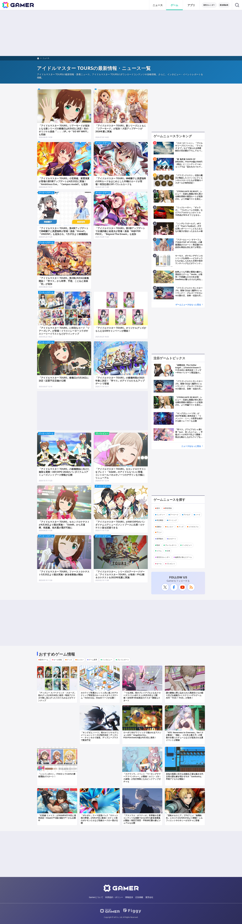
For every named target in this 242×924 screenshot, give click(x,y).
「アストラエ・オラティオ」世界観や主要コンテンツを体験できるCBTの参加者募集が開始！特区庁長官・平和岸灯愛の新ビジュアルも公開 (142, 819)
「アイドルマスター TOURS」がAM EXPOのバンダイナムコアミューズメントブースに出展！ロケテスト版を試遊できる (120, 524)
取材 (158, 545)
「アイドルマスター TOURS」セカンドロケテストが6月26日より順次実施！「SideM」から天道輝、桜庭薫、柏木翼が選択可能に (64, 524)
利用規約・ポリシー (114, 897)
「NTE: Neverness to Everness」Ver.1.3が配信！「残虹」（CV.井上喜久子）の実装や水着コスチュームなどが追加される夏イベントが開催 (184, 736)
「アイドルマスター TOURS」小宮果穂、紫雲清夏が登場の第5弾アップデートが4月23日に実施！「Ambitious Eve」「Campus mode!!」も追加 (64, 181)
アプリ (191, 5)
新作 (158, 508)
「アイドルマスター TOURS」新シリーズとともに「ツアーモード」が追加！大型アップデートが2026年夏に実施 (120, 128)
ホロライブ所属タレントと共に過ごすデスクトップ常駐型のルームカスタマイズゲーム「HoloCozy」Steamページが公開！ (99, 695)
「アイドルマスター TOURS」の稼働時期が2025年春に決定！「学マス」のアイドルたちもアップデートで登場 (120, 380)
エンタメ (170, 526)
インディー (161, 514)
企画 (168, 551)
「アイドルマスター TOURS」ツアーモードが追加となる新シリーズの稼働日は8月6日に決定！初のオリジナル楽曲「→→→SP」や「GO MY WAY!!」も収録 (64, 130)
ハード (197, 514)
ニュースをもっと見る (191, 446)
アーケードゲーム (103, 143)
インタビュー (187, 545)
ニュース (158, 5)
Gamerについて (96, 897)
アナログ (186, 514)
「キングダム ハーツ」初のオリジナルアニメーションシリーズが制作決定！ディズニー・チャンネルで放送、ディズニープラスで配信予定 (100, 736)
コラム (159, 551)
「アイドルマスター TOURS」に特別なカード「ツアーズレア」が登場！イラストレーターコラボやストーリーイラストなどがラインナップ (64, 330)
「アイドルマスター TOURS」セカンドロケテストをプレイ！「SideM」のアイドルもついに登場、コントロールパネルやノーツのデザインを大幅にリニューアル (120, 473)
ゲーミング (172, 520)
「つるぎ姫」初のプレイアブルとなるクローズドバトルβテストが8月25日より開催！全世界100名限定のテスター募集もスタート (142, 696)
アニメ (159, 532)
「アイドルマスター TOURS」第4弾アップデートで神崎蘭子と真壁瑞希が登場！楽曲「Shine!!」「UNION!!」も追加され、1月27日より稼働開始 (64, 231)
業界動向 (160, 539)
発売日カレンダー (163, 557)
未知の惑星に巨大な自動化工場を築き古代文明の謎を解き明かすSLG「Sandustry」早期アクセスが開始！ (184, 776)
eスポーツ (172, 539)
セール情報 (57, 659)
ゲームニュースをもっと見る (188, 304)
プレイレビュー (102, 433)
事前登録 (168, 508)
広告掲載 (139, 897)
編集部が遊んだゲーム (183, 557)
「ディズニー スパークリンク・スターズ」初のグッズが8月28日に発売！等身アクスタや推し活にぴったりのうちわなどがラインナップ (57, 696)
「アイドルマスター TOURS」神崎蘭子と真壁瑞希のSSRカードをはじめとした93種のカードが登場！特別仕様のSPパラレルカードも (120, 181)
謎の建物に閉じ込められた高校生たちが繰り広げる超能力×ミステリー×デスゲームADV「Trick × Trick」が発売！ (184, 695)
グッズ (180, 526)
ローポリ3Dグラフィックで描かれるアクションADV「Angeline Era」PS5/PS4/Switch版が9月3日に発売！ (142, 735)
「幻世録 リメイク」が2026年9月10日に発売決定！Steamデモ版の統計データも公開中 (57, 818)
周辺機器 (160, 520)
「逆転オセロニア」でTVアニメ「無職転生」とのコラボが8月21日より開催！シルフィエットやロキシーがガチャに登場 (184, 818)
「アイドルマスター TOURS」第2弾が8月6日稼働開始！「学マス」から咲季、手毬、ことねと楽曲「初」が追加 (64, 280)
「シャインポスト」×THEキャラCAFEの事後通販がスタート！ (56, 775)
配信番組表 (224, 5)
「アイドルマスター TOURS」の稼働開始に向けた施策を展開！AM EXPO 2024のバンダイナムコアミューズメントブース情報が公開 (64, 471)
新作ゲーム (44, 659)
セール (159, 563)
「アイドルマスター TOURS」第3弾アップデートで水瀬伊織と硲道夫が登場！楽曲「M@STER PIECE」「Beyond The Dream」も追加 (120, 231)
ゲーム (174, 5)
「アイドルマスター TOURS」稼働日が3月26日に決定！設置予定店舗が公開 (64, 379)
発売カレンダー (209, 5)
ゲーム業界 (93, 659)
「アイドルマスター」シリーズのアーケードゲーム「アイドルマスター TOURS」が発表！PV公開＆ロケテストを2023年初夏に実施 (120, 574)
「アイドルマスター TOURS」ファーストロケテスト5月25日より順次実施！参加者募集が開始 (64, 573)
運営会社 (149, 897)
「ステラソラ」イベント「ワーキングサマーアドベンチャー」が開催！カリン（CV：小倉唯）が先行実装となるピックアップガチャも (142, 778)
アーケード (174, 514)
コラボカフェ (194, 526)
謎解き (159, 526)
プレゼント (171, 563)
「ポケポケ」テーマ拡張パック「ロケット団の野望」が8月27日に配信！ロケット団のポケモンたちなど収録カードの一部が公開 (99, 819)
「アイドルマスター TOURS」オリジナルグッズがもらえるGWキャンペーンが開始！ (120, 329)
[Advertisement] (121, 33)
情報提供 (129, 897)
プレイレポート (171, 545)
